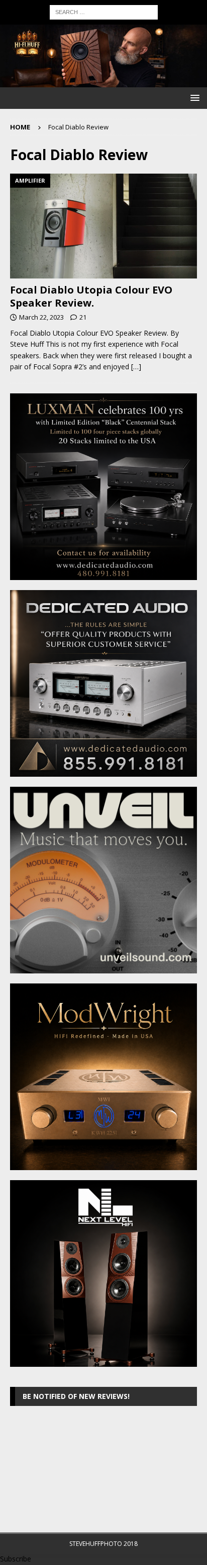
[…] (136, 366)
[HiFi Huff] (103, 81)
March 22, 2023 (41, 317)
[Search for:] (104, 11)
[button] (193, 97)
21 (82, 317)
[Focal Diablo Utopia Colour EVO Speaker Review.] (103, 226)
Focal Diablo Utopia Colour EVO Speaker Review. (91, 296)
